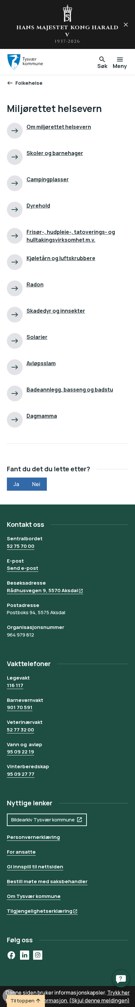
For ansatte (21, 851)
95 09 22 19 (20, 751)
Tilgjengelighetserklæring (39, 910)
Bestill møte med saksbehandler (47, 881)
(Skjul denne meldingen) (99, 1000)
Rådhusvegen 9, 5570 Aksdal (42, 590)
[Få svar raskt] (121, 978)
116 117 (15, 685)
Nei (36, 484)
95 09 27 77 (20, 774)
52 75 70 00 (20, 546)
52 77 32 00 (20, 729)
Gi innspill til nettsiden (35, 866)
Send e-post (22, 568)
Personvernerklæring (33, 837)
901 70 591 (19, 707)
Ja (16, 484)
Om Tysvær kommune (34, 896)
